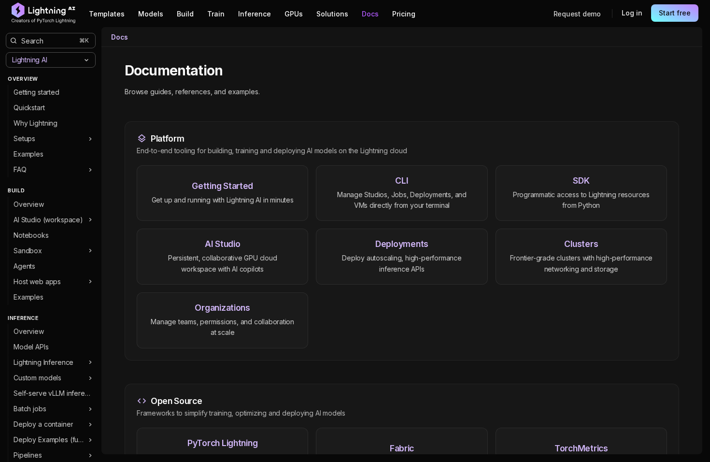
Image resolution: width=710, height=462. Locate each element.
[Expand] (90, 139)
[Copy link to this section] (233, 71)
